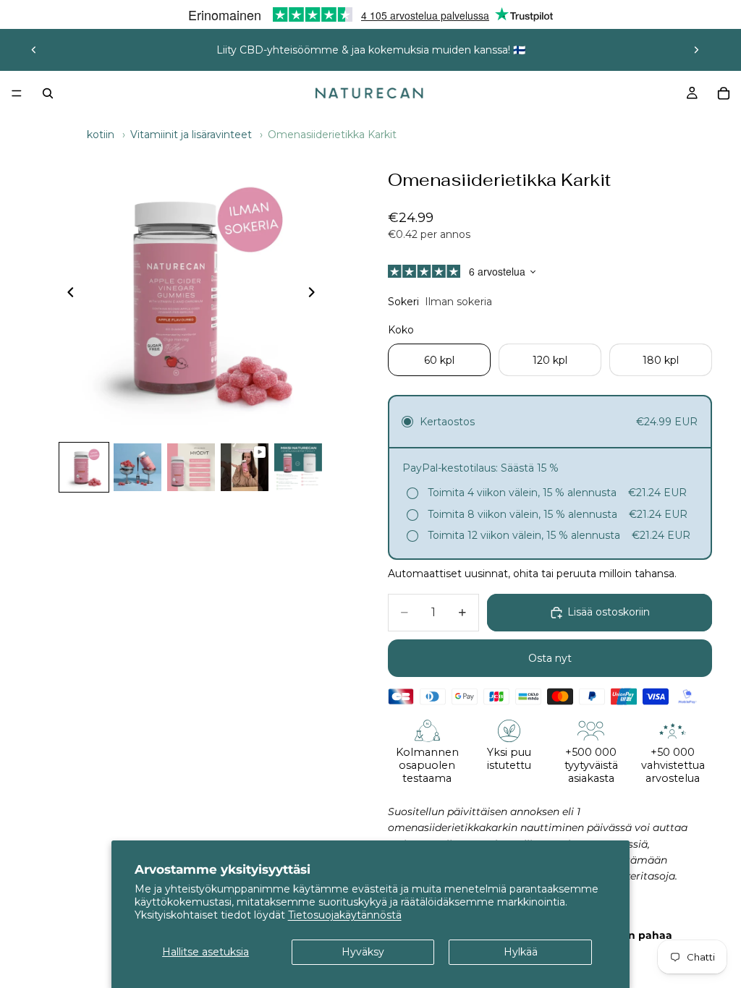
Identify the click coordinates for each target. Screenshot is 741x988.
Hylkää (521, 951)
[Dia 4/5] (244, 467)
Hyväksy (363, 951)
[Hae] (48, 93)
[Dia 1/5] (84, 467)
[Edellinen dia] (34, 50)
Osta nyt (550, 658)
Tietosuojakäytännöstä (345, 914)
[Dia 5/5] (298, 467)
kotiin (100, 134)
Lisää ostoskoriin (608, 611)
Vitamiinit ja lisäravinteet (191, 134)
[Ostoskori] (724, 93)
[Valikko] (16, 93)
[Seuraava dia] (696, 50)
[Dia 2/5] (137, 467)
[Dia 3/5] (191, 467)
